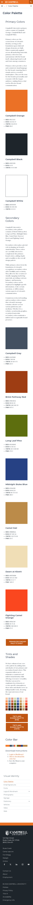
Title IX (5, 894)
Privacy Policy (8, 890)
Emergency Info (9, 900)
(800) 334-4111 (8, 842)
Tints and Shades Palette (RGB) (17, 718)
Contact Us (7, 871)
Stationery (7, 801)
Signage (7, 798)
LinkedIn (16, 864)
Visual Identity (11, 776)
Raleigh (5, 858)
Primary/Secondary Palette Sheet (17, 642)
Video (6, 808)
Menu (2, 2)
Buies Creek (7, 848)
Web (5, 811)
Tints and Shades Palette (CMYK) (17, 727)
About (5, 874)
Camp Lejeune (8, 851)
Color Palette (8, 781)
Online (5, 861)
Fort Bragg (7, 855)
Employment (7, 877)
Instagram (22, 864)
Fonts (6, 788)
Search (31, 2)
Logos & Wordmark (11, 791)
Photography (8, 795)
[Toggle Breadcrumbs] (31, 6)
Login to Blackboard (16, 754)
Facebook (4, 864)
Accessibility (7, 897)
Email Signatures (10, 785)
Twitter (10, 864)
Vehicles (7, 805)
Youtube (28, 864)
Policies (5, 887)
